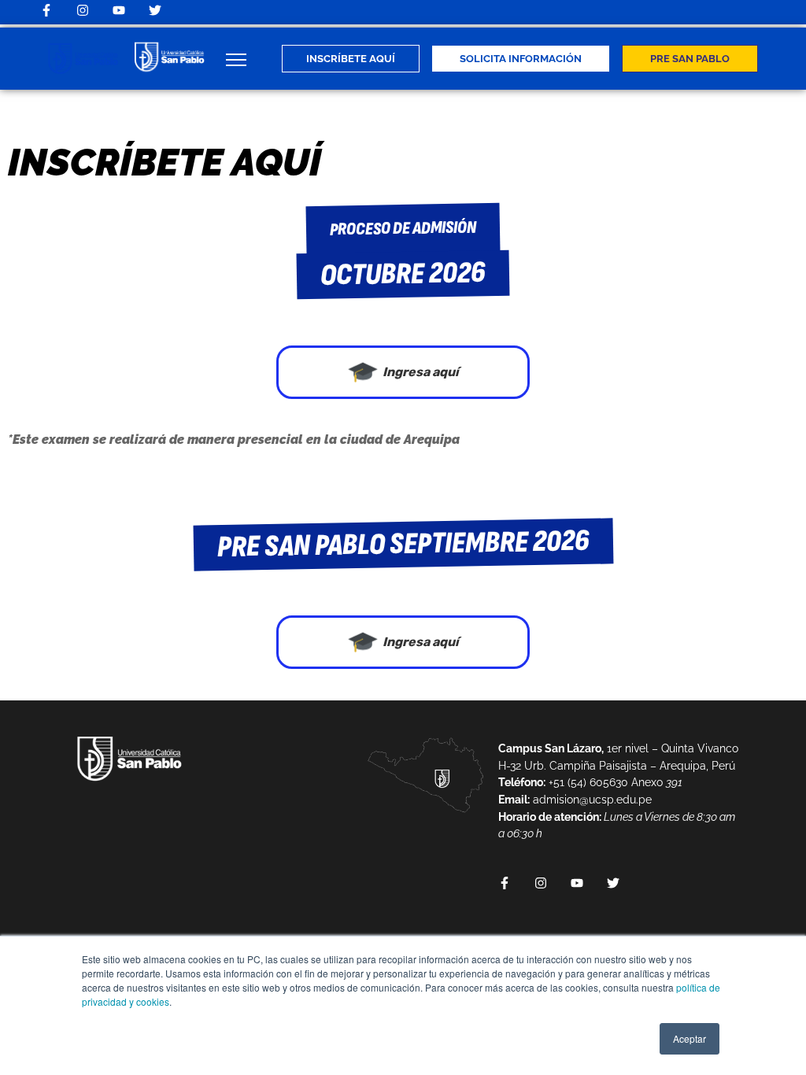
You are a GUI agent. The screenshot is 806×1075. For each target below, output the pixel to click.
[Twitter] (155, 10)
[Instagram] (82, 10)
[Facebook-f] (46, 10)
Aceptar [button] (689, 1038)
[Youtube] (119, 10)
